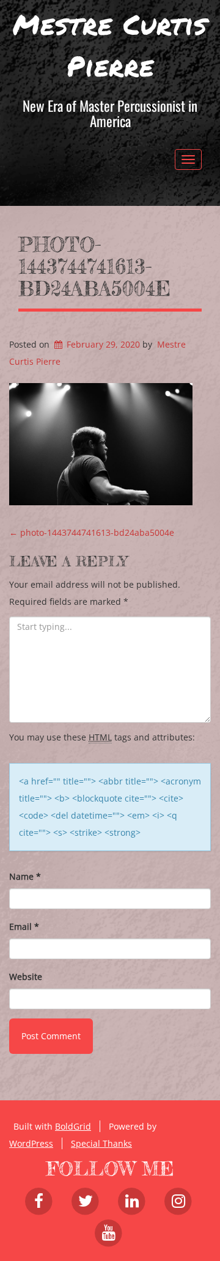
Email (24, 926)
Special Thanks (101, 1143)
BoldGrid (73, 1126)
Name (25, 876)
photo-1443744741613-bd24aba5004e (94, 266)
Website (25, 976)
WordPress (31, 1143)
